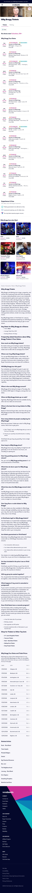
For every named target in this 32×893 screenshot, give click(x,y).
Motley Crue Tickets (9, 643)
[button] (4, 29)
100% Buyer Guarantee (18, 1)
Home (2, 286)
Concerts (8, 286)
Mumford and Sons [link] (6, 782)
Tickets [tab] (5, 25)
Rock (13, 286)
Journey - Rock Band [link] (7, 771)
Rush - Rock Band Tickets (10, 640)
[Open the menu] (2, 5)
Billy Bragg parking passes (19, 460)
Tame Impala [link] (4, 749)
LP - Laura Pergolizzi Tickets (11, 635)
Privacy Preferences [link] (7, 881)
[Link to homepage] (16, 5)
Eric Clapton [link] (4, 775)
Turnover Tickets (8, 638)
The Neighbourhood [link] (6, 767)
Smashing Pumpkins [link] (6, 778)
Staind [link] (3, 756)
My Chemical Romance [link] (7, 760)
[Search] (28, 4)
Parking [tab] (12, 25)
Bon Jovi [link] (3, 764)
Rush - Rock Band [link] (6, 745)
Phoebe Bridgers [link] (5, 753)
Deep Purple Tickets (9, 645)
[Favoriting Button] (29, 8)
